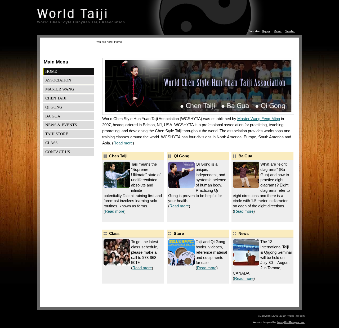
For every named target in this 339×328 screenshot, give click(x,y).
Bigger (266, 31)
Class (51, 142)
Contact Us (57, 151)
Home (51, 71)
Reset (278, 31)
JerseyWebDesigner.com (291, 322)
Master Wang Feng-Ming (258, 118)
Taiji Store (56, 133)
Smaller (290, 31)
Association (58, 80)
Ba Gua (52, 116)
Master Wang (59, 89)
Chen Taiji (55, 98)
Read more (123, 143)
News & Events (61, 124)
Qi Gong (53, 107)
